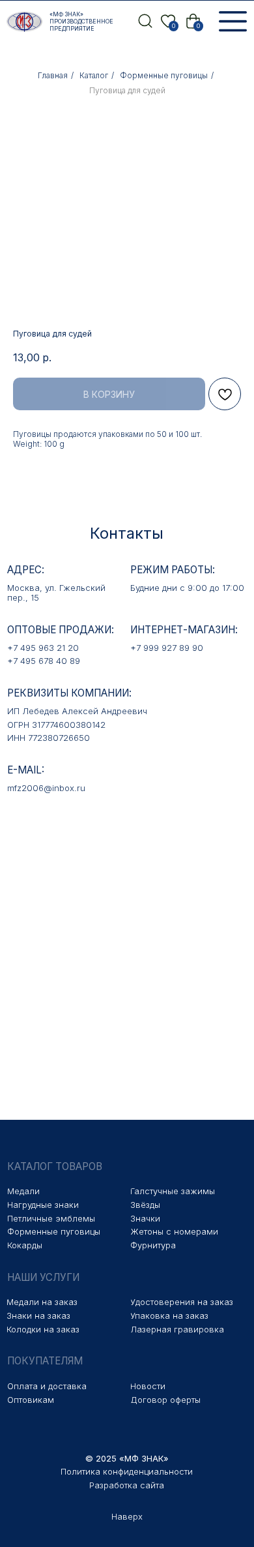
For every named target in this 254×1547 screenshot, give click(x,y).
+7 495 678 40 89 (43, 660)
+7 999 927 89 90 (166, 647)
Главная (53, 75)
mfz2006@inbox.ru (46, 788)
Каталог (93, 75)
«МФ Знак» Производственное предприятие (81, 21)
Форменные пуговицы (164, 75)
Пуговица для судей (127, 90)
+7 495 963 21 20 (43, 647)
